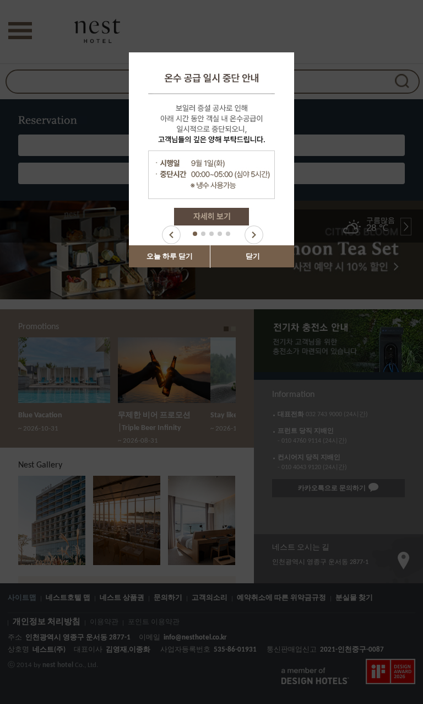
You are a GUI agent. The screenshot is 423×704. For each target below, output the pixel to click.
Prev (171, 234)
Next (254, 234)
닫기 (253, 256)
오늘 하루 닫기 (170, 256)
